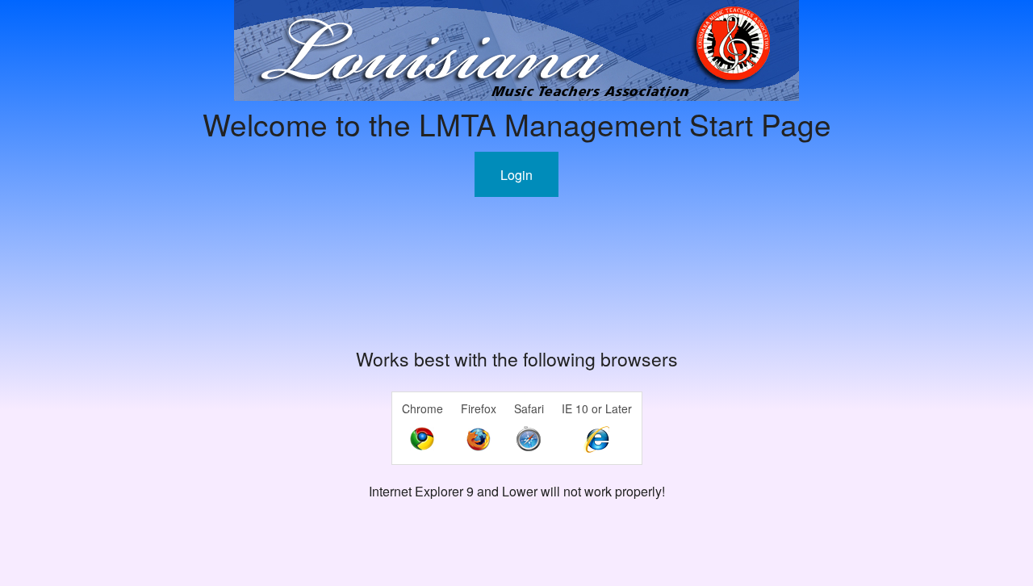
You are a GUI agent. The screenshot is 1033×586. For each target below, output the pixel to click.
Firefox (478, 408)
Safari (529, 408)
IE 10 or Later (597, 408)
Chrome (422, 408)
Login (516, 174)
